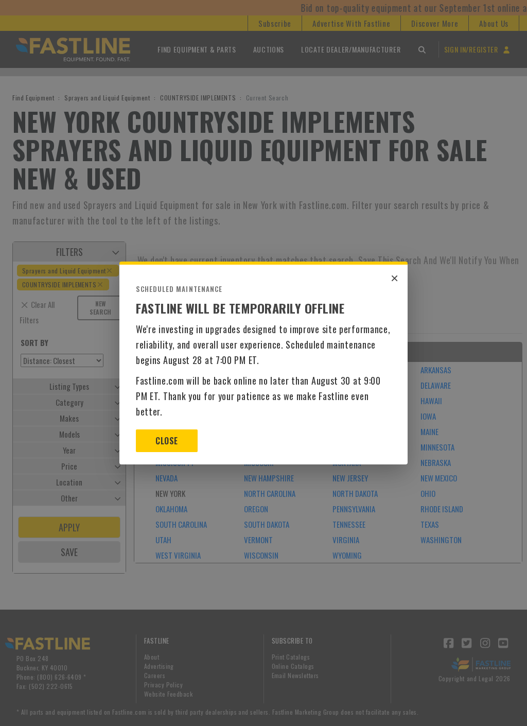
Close (166, 441)
